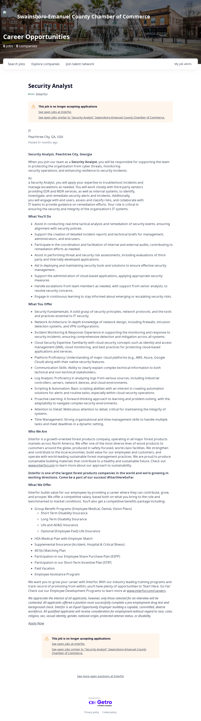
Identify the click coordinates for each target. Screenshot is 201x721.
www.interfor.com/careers (146, 591)
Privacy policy (91, 712)
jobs (16, 64)
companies (45, 64)
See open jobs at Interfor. (55, 112)
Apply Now (36, 623)
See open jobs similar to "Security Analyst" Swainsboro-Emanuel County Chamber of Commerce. (101, 117)
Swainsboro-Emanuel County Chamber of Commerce (83, 16)
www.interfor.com (41, 465)
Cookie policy (109, 712)
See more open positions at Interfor (100, 676)
